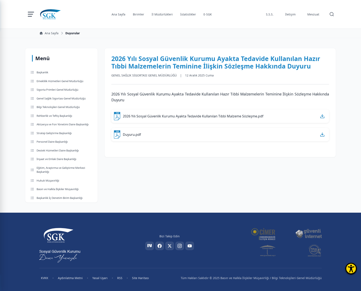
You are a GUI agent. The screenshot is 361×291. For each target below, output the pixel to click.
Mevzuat (313, 14)
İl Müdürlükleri (162, 14)
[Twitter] (169, 246)
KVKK (44, 278)
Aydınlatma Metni (70, 278)
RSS (119, 278)
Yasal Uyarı (100, 278)
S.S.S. (269, 14)
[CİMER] (263, 233)
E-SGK (207, 14)
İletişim (290, 14)
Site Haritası (140, 278)
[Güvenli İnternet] (308, 233)
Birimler (138, 14)
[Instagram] (179, 246)
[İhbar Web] (314, 250)
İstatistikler (188, 14)
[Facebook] (159, 246)
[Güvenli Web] (267, 250)
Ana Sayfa (118, 14)
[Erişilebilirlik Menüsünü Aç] (351, 268)
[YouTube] (190, 246)
